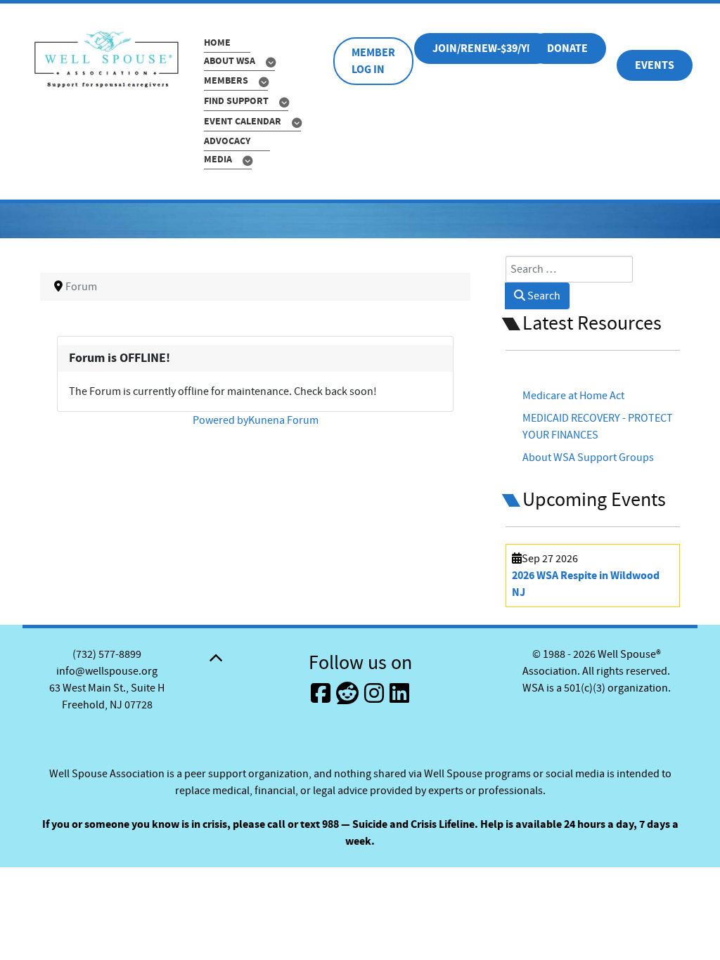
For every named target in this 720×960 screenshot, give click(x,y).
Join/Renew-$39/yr (483, 48)
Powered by (220, 420)
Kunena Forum (283, 420)
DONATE (567, 48)
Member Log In (373, 61)
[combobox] (569, 269)
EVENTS (654, 65)
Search (542, 296)
